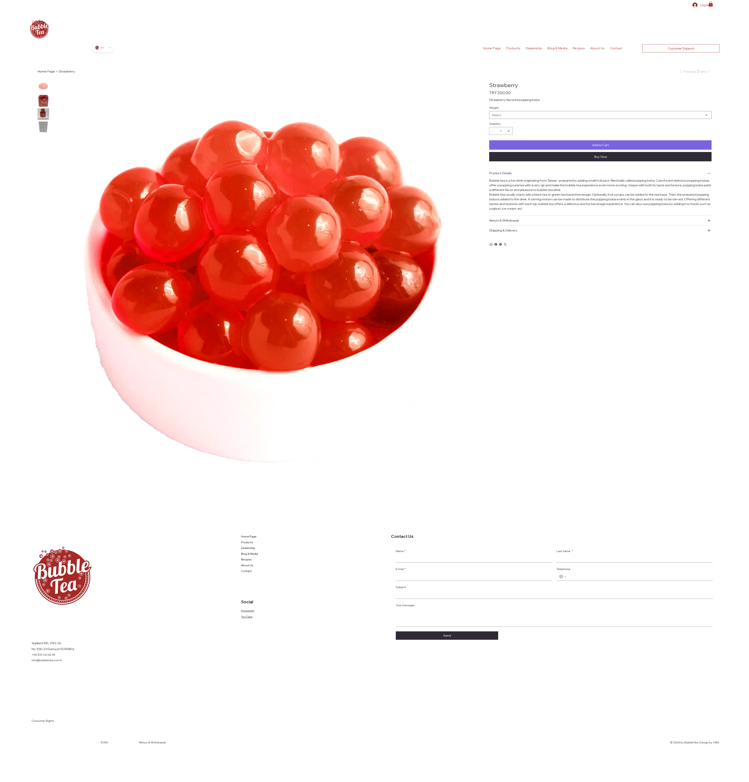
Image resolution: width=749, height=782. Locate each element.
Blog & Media (249, 554)
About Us (247, 565)
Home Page (248, 536)
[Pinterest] (500, 244)
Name (400, 551)
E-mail (400, 569)
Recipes (246, 559)
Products (247, 542)
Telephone (563, 569)
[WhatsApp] (491, 244)
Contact (246, 571)
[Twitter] (505, 244)
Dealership (248, 548)
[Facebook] (496, 244)
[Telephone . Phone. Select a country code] (563, 576)
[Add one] (509, 131)
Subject (401, 587)
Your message (405, 605)
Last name (564, 551)
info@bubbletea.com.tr (47, 660)
